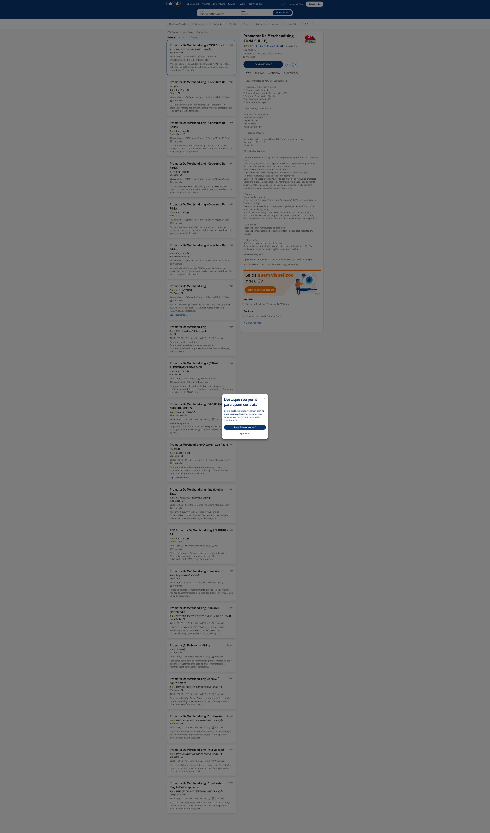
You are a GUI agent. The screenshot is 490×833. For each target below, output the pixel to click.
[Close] (265, 398)
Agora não (245, 433)
